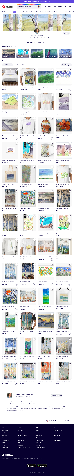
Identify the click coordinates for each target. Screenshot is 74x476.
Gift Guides (5, 430)
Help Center (39, 435)
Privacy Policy (14, 458)
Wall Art (33, 11)
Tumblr (58, 438)
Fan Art (4, 433)
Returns (38, 433)
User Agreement (5, 458)
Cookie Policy (39, 458)
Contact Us (39, 445)
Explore (4, 11)
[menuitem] (4, 12)
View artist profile (45, 37)
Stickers (19, 11)
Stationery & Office (67, 11)
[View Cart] (70, 6)
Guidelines (38, 437)
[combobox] (29, 7)
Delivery (38, 430)
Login (3, 442)
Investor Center (22, 433)
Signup (3, 445)
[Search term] (39, 6)
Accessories (57, 11)
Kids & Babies (49, 11)
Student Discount (6, 440)
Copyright (38, 442)
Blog (3, 437)
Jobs (19, 442)
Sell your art (21, 440)
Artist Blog (20, 445)
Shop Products (31, 42)
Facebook (59, 433)
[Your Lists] (66, 6)
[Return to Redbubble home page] (8, 6)
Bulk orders (5, 447)
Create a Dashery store (24, 447)
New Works (5, 435)
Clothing (11, 11)
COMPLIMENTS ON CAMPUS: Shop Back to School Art (37, 1)
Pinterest (59, 440)
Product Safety (40, 440)
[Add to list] (16, 70)
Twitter (58, 435)
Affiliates (20, 437)
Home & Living (40, 11)
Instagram (59, 430)
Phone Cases (26, 11)
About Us (20, 430)
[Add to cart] (70, 90)
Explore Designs (42, 42)
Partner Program (22, 435)
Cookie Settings (40, 447)
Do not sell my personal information (26, 458)
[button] (37, 1)
